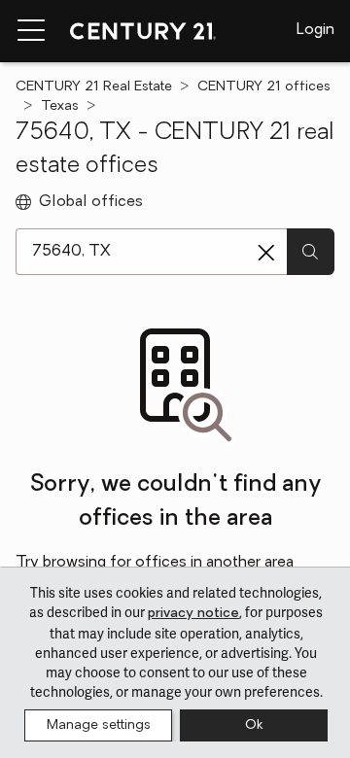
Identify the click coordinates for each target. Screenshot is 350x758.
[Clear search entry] (266, 252)
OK (253, 725)
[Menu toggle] (31, 31)
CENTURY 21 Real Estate (94, 87)
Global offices (91, 202)
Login (315, 30)
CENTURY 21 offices (264, 87)
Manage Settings (99, 725)
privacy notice (193, 613)
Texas (60, 106)
